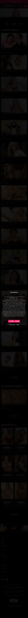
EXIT (18, 325)
